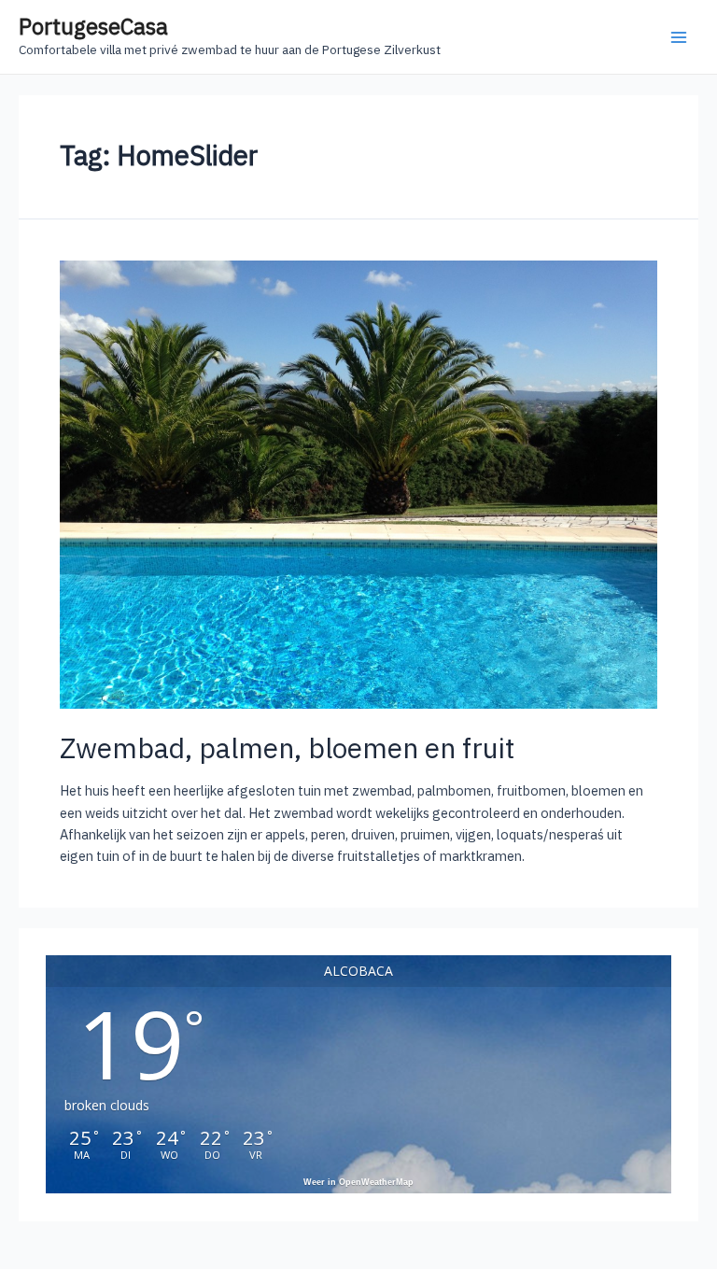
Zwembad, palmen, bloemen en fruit (287, 747)
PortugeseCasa (93, 26)
